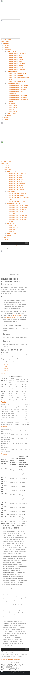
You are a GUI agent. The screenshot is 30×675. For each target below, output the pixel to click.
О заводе (6, 47)
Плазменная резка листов (16, 75)
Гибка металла (11, 103)
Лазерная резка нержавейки (17, 53)
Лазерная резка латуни (16, 59)
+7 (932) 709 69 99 (6, 39)
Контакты (6, 119)
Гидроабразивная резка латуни (18, 87)
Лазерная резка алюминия (17, 63)
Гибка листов (13, 105)
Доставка (6, 117)
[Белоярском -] (5, 43)
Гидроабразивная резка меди (17, 89)
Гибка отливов (13, 107)
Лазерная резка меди (15, 57)
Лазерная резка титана (16, 65)
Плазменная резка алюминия (17, 73)
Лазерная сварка (11, 113)
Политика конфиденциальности (10, 659)
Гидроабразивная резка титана (18, 97)
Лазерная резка (11, 51)
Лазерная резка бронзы (16, 61)
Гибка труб (12, 109)
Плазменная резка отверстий (17, 81)
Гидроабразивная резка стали (18, 95)
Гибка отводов (13, 111)
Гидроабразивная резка (13, 83)
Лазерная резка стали (15, 55)
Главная (6, 45)
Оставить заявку (15, 275)
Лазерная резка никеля (16, 67)
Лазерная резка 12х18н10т (17, 69)
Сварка (9, 115)
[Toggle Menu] (26, 243)
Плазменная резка (12, 71)
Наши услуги (7, 49)
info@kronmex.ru (6, 41)
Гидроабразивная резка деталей (18, 85)
